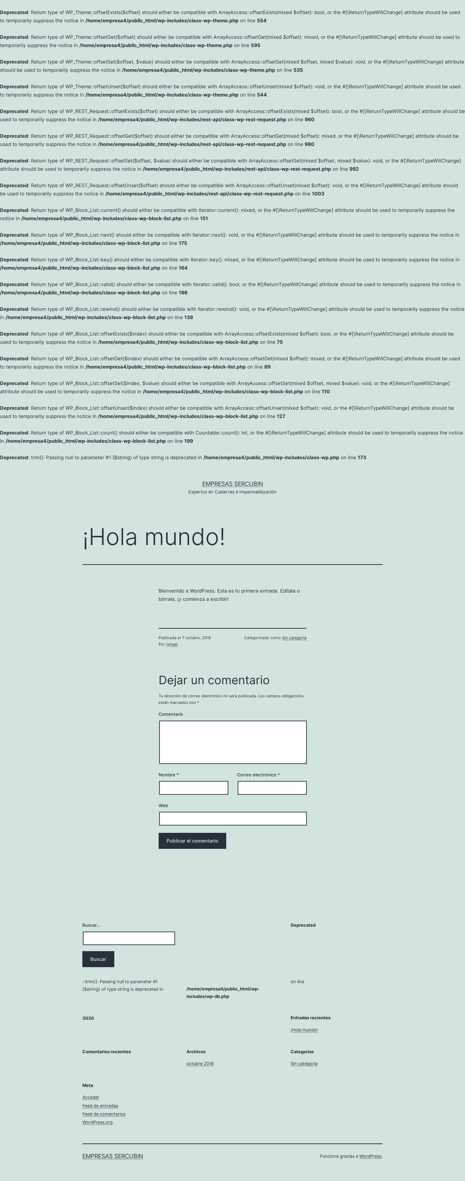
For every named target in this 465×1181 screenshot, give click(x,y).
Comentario (171, 714)
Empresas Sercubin (232, 483)
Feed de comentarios (103, 1114)
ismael (172, 644)
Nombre (169, 774)
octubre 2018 (200, 1063)
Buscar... (91, 925)
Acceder (90, 1097)
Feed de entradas (100, 1105)
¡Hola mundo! (304, 1029)
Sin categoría (294, 637)
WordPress (370, 1156)
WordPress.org (97, 1122)
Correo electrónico (258, 774)
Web (163, 805)
